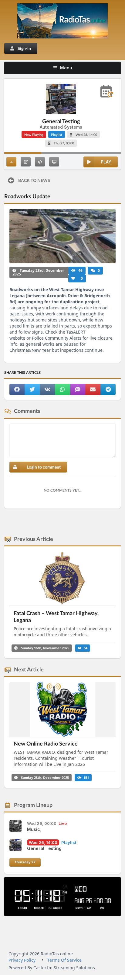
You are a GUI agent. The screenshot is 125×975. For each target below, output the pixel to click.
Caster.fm (42, 967)
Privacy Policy (21, 960)
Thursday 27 (24, 862)
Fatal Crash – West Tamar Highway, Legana (56, 616)
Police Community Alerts (56, 338)
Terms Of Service (64, 960)
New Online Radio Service (46, 743)
